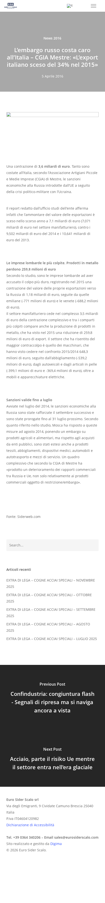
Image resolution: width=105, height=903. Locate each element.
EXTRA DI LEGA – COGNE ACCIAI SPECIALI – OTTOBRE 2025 (49, 597)
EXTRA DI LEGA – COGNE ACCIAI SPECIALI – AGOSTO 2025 (48, 627)
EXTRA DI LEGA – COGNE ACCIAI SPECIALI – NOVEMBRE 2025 (50, 583)
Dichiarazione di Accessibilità (30, 825)
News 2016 (52, 38)
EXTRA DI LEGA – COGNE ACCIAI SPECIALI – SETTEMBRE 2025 (50, 612)
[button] (93, 5)
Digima (56, 843)
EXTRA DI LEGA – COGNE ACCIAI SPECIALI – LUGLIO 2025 (51, 638)
